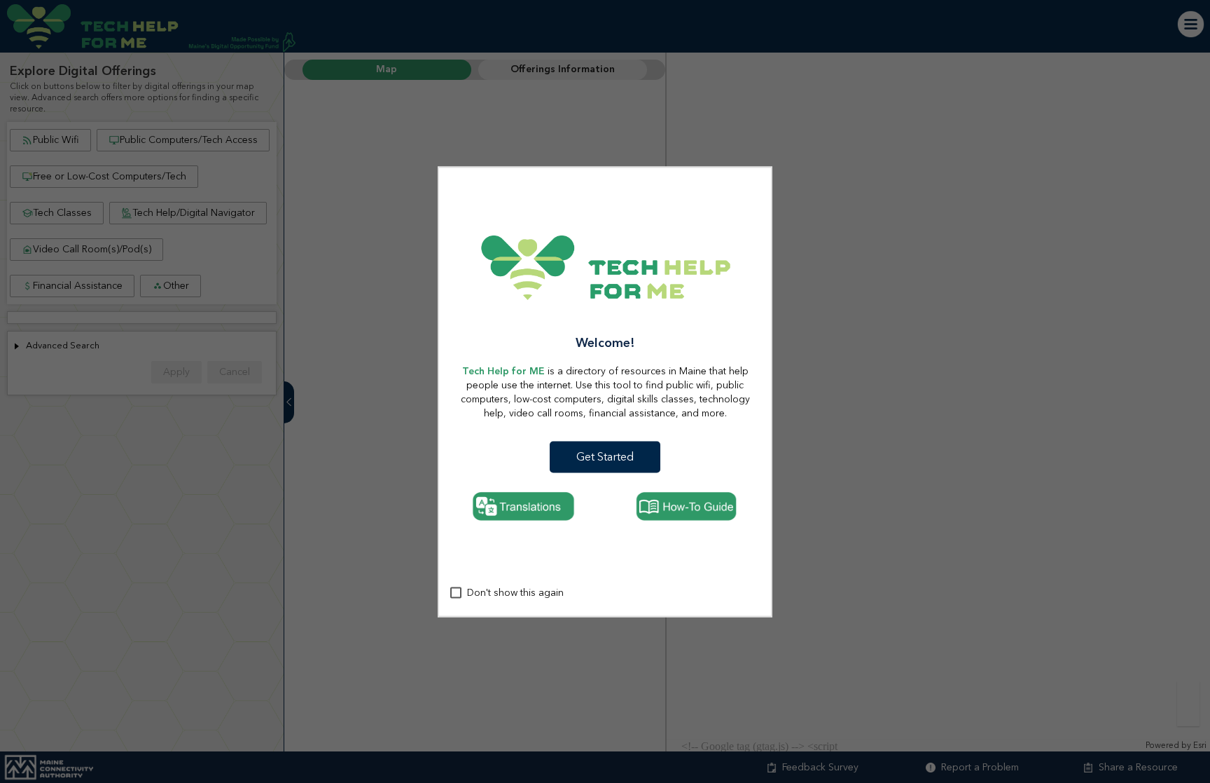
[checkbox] (456, 593)
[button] (605, 456)
